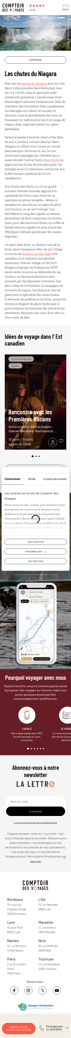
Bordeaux (15, 899)
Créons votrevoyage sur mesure (18, 1028)
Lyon (11, 922)
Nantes (13, 940)
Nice (42, 940)
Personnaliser (33, 551)
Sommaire (35, 60)
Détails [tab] (32, 478)
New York (51, 160)
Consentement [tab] (12, 478)
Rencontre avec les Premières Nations (32, 420)
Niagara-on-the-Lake (36, 254)
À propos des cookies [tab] (54, 478)
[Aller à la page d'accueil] (14, 7)
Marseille (45, 922)
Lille (41, 899)
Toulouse (46, 959)
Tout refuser (35, 561)
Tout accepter (35, 541)
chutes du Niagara (34, 83)
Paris (11, 959)
